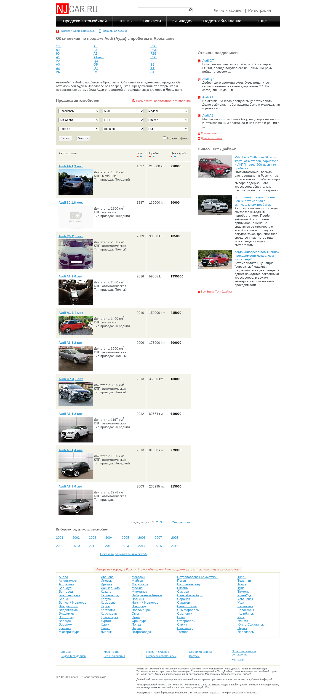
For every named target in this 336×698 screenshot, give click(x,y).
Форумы (194, 656)
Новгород (139, 606)
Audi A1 (207, 97)
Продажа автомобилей (85, 21)
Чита (241, 617)
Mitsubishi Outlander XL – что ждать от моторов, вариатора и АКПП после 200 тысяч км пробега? (256, 162)
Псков (181, 580)
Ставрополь (186, 621)
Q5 (95, 64)
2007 (158, 537)
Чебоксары (245, 610)
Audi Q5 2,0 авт (71, 236)
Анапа (63, 577)
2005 (125, 537)
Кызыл (105, 628)
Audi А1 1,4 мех (71, 312)
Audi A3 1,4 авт (71, 450)
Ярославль (245, 632)
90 (58, 53)
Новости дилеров (157, 651)
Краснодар (109, 613)
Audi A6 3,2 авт (71, 342)
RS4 (153, 50)
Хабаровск (245, 606)
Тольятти (244, 580)
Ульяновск (245, 599)
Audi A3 (207, 115)
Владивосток (68, 606)
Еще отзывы (209, 133)
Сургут (182, 624)
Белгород (66, 591)
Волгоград (66, 617)
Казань (106, 591)
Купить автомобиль (83, 30)
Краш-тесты (111, 651)
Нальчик (138, 599)
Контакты (238, 659)
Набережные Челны (147, 595)
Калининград (110, 595)
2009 (59, 546)
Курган (106, 621)
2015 (158, 546)
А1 (152, 72)
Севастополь (187, 606)
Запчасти (152, 21)
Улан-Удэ (244, 595)
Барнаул (65, 588)
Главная (65, 30)
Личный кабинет (228, 10)
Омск (135, 613)
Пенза (136, 624)
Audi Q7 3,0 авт (71, 379)
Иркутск (106, 584)
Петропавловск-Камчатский (197, 577)
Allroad (98, 57)
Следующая (181, 522)
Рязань (182, 588)
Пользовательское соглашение (244, 653)
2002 (76, 537)
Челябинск (245, 613)
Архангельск (68, 580)
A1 (58, 57)
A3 (58, 64)
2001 (59, 537)
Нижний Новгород (145, 602)
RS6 (153, 57)
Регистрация (259, 10)
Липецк (106, 632)
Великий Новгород (72, 602)
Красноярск (109, 617)
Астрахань (66, 584)
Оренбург (139, 621)
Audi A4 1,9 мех (71, 166)
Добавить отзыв (211, 138)
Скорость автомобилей (161, 656)
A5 (58, 72)
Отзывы (125, 21)
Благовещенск (69, 595)
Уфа (240, 602)
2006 (142, 537)
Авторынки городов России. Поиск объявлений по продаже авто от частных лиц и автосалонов (167, 569)
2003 (92, 537)
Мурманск (139, 591)
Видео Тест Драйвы (73, 656)
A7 (95, 50)
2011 (92, 546)
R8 (95, 72)
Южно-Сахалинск (250, 624)
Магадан (138, 577)
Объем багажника (200, 651)
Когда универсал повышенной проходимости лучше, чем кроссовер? (257, 255)
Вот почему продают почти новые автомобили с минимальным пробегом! (255, 200)
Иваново (107, 577)
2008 (175, 537)
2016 (174, 546)
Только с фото (177, 138)
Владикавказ (68, 610)
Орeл (136, 617)
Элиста (242, 621)
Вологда (65, 621)
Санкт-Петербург (190, 595)
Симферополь (188, 610)
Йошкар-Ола (110, 588)
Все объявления (114, 656)
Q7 (95, 68)
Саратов (183, 602)
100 (58, 46)
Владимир (66, 613)
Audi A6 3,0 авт (71, 486)
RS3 (153, 46)
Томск (241, 584)
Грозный (65, 628)
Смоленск (184, 613)
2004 (109, 537)
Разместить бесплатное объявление (163, 101)
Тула (241, 588)
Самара (183, 591)
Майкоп (137, 580)
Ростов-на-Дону (188, 584)
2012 (108, 546)
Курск (105, 624)
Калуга (106, 599)
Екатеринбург (69, 632)
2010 (76, 546)
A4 (58, 68)
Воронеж (65, 624)
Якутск (242, 628)
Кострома (108, 610)
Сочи (181, 617)
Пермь (136, 628)
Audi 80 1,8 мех (71, 202)
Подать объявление (222, 21)
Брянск (64, 599)
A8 (95, 53)
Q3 (95, 61)
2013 (125, 546)
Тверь (241, 577)
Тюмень (243, 591)
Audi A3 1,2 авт (71, 414)
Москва (137, 588)
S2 (152, 61)
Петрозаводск (142, 632)
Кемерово (108, 602)
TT (152, 68)
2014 (141, 546)
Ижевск (106, 580)
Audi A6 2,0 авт (71, 276)
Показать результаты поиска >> (123, 554)
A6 (95, 46)
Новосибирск (141, 610)
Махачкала (140, 584)
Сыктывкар (185, 628)
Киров (105, 606)
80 (58, 50)
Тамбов (182, 632)
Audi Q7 (208, 60)
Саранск (183, 599)
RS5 (153, 53)
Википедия (182, 21)
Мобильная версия (115, 30)
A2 (58, 61)
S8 (152, 64)
